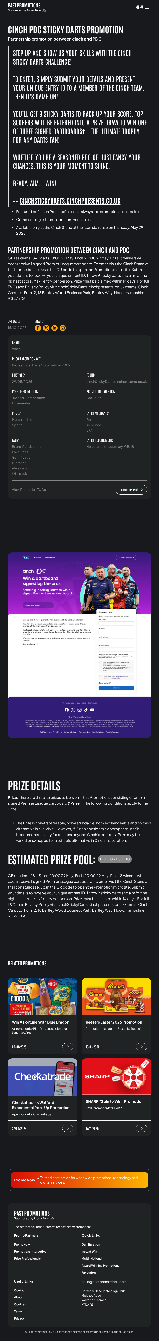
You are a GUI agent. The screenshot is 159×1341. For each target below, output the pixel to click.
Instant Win (89, 1251)
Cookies (20, 1304)
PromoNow (22, 1244)
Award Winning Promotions (100, 1265)
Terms (18, 1311)
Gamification (91, 1244)
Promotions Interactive (30, 1251)
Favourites (89, 1272)
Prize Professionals (27, 1258)
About (18, 1297)
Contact (20, 1290)
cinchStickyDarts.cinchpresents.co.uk (70, 200)
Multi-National (92, 1258)
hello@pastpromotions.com (104, 1281)
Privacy (19, 1318)
